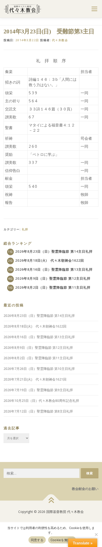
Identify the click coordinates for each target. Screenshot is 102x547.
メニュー (94, 9)
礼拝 (25, 229)
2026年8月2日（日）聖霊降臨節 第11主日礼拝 (52, 287)
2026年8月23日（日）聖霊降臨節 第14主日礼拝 (54, 251)
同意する (37, 540)
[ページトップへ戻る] (51, 500)
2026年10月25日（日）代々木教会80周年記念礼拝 (41, 400)
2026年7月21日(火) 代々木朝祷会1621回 (35, 379)
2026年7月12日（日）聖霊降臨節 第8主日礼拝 (38, 411)
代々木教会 (60, 40)
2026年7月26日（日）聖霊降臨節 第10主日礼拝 (39, 368)
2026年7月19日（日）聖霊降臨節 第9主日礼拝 (38, 390)
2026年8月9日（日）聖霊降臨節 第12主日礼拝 (52, 278)
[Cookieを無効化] (96, 534)
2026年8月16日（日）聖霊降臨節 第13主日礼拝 (54, 269)
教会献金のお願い (85, 488)
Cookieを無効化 (62, 540)
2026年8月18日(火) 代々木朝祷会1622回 (49, 260)
